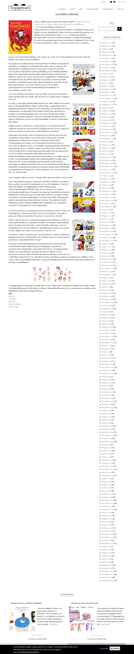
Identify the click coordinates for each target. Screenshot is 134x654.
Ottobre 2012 (106, 506)
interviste (12, 301)
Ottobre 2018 (106, 305)
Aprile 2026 (106, 49)
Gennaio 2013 (107, 497)
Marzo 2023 (106, 154)
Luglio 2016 (106, 376)
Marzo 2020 (106, 256)
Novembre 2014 (108, 435)
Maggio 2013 (106, 485)
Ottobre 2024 (107, 101)
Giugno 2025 (106, 77)
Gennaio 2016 (107, 395)
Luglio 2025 (106, 74)
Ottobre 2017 (106, 339)
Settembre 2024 (108, 104)
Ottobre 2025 (107, 67)
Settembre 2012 (107, 509)
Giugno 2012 (106, 515)
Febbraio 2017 (107, 358)
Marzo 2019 (106, 290)
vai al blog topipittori (37, 639)
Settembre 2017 (107, 342)
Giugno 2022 (106, 179)
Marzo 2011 (106, 562)
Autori (72, 9)
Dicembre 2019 (107, 265)
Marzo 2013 (106, 491)
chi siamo (61, 9)
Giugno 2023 (106, 145)
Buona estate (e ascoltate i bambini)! (26, 603)
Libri (80, 9)
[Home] (20, 7)
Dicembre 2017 (107, 333)
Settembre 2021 (107, 206)
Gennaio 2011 (107, 568)
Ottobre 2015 (106, 404)
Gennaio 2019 (107, 296)
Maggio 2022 (106, 182)
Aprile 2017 (106, 352)
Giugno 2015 (106, 413)
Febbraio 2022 (107, 191)
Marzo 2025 (106, 86)
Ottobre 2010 (107, 577)
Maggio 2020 (107, 250)
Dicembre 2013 (107, 466)
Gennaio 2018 (107, 330)
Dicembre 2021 (107, 197)
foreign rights (108, 9)
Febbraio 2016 (107, 392)
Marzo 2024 (106, 120)
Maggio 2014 (106, 451)
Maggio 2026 (107, 46)
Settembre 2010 (108, 580)
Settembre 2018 (107, 308)
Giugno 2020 (106, 247)
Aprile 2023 (106, 151)
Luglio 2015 (106, 410)
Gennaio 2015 (107, 429)
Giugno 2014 (106, 447)
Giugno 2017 (106, 346)
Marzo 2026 (106, 52)
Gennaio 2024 (107, 126)
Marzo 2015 (106, 423)
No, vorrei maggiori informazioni (26, 652)
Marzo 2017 (106, 355)
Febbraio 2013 (107, 494)
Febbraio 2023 (107, 157)
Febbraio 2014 (107, 460)
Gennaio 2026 (107, 58)
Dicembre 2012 (107, 500)
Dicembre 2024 (107, 95)
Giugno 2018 (106, 315)
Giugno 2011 (106, 553)
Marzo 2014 (106, 457)
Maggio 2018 (106, 318)
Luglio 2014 (106, 444)
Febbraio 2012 (107, 528)
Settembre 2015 (107, 407)
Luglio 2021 (106, 210)
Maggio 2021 (106, 216)
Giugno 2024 (106, 111)
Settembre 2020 (108, 240)
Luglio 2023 (106, 142)
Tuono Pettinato (15, 304)
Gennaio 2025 (107, 92)
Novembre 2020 (108, 234)
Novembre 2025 (108, 64)
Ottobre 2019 (107, 271)
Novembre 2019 (108, 268)
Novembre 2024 (108, 98)
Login (103, 2)
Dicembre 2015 (107, 398)
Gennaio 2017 (107, 361)
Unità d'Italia (13, 307)
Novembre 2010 (108, 574)
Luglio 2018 (106, 312)
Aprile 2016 (106, 386)
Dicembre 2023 (107, 129)
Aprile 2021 (106, 219)
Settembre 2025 (107, 70)
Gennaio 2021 (107, 228)
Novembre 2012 (107, 503)
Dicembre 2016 (107, 364)
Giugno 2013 (106, 481)
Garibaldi (12, 299)
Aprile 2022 (106, 185)
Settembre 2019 (107, 274)
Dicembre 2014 (107, 432)
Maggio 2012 (106, 519)
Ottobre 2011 (106, 540)
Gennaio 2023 (107, 160)
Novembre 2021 (107, 200)
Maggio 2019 (106, 284)
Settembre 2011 (107, 543)
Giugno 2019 (106, 281)
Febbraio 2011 (107, 565)
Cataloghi (120, 9)
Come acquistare (92, 9)
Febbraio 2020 (107, 259)
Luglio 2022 (106, 176)
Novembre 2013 (107, 469)
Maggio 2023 (106, 148)
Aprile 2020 (106, 253)
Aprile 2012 (106, 522)
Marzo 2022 (106, 188)
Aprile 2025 (106, 83)
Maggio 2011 (106, 556)
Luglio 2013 (106, 478)
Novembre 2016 (108, 367)
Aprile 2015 (106, 420)
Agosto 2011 (106, 546)
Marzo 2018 (106, 324)
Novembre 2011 (107, 537)
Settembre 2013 (107, 475)
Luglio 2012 (106, 512)
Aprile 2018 (106, 321)
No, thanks (115, 648)
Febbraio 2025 (107, 89)
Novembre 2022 (108, 166)
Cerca (120, 29)
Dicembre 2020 (107, 231)
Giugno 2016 (106, 379)
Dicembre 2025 (107, 61)
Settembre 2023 (107, 138)
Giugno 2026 (106, 43)
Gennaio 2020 (107, 262)
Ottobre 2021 (106, 203)
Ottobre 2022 (107, 169)
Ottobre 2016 (107, 370)
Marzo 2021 (106, 222)
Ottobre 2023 (107, 135)
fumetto (12, 296)
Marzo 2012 (106, 525)
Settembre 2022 (108, 172)
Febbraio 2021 (107, 225)
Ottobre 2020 (107, 237)
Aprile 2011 (106, 559)
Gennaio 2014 (107, 463)
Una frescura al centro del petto (84, 603)
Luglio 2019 (106, 278)
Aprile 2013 (106, 488)
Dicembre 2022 (107, 163)
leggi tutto (54, 624)
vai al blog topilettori (96, 639)
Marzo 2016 (106, 389)
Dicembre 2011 (107, 534)
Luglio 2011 (106, 549)
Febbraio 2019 (107, 293)
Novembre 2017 (107, 336)
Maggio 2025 (106, 80)
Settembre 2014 (107, 441)
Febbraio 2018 (107, 327)
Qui (60, 43)
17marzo (65, 35)
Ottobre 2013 (106, 472)
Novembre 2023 (108, 132)
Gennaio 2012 (107, 531)
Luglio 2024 (106, 108)
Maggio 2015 (106, 417)
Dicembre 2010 (107, 571)
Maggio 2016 (106, 383)
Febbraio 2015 (107, 426)
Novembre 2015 (107, 401)
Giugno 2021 (106, 213)
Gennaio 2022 (107, 194)
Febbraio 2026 (107, 55)
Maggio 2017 (106, 349)
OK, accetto (104, 648)
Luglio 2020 (106, 244)
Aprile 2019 (106, 287)
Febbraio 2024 (107, 123)
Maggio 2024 (107, 114)
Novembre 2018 (107, 302)
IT (119, 2)
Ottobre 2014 (107, 438)
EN (123, 2)
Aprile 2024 (106, 117)
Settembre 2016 (107, 373)
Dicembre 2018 (107, 299)
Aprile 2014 (106, 454)
